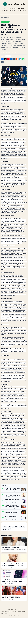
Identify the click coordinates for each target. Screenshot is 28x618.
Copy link (8, 56)
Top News (21, 8)
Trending (12, 10)
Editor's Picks (21, 10)
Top (10, 526)
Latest (4, 526)
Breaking (5, 10)
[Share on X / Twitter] (5, 59)
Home (5, 8)
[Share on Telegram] (20, 59)
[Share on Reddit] (17, 59)
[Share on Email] (2, 62)
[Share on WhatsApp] (23, 59)
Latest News (13, 8)
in (11, 59)
